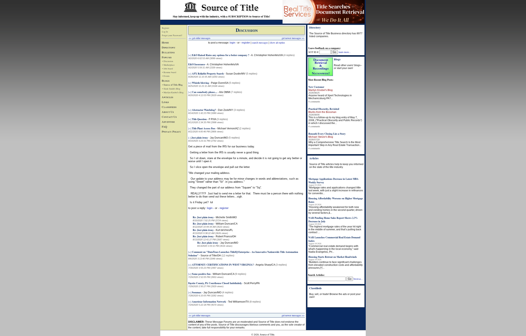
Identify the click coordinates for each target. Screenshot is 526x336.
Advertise (168, 122)
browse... (358, 278)
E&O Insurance (197, 64)
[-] (189, 137)
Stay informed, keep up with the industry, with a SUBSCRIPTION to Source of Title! (221, 16)
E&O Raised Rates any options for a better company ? (220, 55)
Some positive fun (201, 274)
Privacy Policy (171, 132)
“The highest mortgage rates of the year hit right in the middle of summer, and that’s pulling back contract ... (334, 229)
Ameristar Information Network (209, 301)
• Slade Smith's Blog (171, 88)
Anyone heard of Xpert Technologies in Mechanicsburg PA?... (330, 97)
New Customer (316, 87)
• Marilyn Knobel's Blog (172, 92)
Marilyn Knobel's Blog (320, 90)
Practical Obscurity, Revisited (323, 109)
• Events (166, 76)
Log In (165, 31)
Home (165, 42)
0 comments (314, 101)
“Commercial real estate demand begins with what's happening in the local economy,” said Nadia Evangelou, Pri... (333, 249)
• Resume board (169, 72)
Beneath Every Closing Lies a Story (327, 133)
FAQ (164, 127)
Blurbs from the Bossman (322, 112)
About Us (168, 112)
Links (165, 102)
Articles (167, 97)
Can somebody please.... (204, 92)
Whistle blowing (200, 83)
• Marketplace (168, 64)
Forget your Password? (172, 35)
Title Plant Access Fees (203, 128)
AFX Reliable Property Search (208, 73)
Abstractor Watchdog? (204, 110)
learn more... (345, 52)
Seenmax (196, 292)
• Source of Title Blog (172, 84)
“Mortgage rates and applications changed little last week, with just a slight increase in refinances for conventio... (335, 190)
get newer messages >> (293, 38)
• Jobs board (167, 68)
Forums (167, 57)
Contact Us (169, 117)
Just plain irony (199, 137)
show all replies (277, 42)
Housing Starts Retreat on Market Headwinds (332, 257)
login (232, 42)
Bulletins (168, 52)
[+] (189, 55)
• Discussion (167, 61)
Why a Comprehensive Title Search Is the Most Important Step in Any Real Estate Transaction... (334, 144)
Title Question (199, 119)
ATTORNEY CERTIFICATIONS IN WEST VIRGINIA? (223, 264)
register (246, 42)
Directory (168, 47)
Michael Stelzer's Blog (320, 136)
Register (165, 27)
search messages (260, 42)
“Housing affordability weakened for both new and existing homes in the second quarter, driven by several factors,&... (335, 210)
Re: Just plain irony (203, 217)
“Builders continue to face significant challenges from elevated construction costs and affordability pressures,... (335, 265)
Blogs (166, 81)
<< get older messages (199, 38)
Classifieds (169, 107)
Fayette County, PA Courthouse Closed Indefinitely (215, 283)
